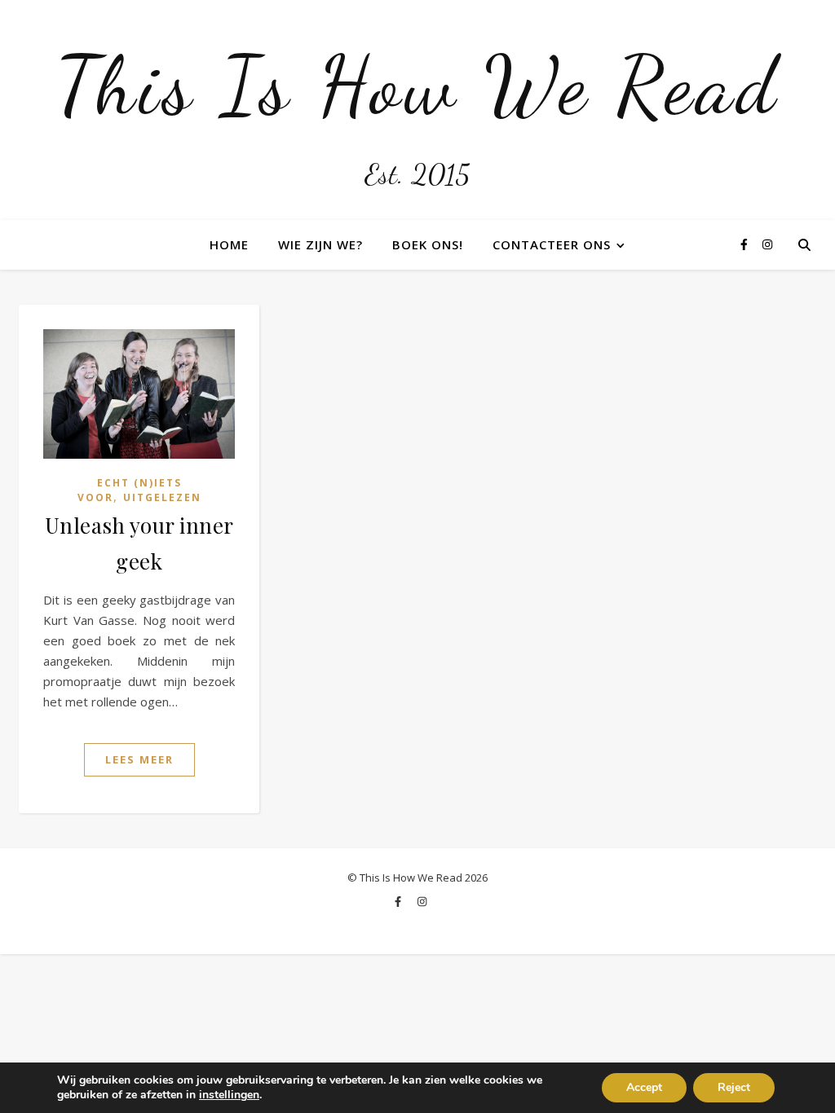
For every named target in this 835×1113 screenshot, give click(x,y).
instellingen (229, 1095)
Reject (734, 1087)
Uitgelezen (162, 497)
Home (229, 244)
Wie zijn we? (320, 244)
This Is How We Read (417, 85)
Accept (644, 1087)
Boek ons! (427, 244)
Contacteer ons (552, 244)
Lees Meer (139, 759)
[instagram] (767, 244)
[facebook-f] (745, 244)
